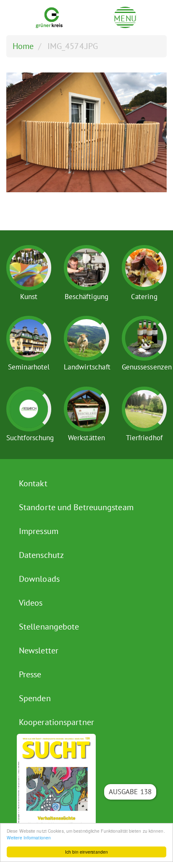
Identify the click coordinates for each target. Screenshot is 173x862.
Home (23, 46)
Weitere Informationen (29, 837)
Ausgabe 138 (130, 791)
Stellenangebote (49, 626)
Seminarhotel (29, 367)
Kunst (29, 296)
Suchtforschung (30, 437)
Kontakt (33, 483)
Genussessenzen (147, 367)
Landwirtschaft (87, 367)
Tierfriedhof (144, 437)
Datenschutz (41, 555)
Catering (144, 296)
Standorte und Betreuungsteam (76, 507)
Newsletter (38, 650)
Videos (31, 602)
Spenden (35, 698)
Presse (30, 674)
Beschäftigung (86, 296)
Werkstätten (86, 437)
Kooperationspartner (56, 722)
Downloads (39, 578)
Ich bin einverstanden (86, 852)
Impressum (38, 531)
